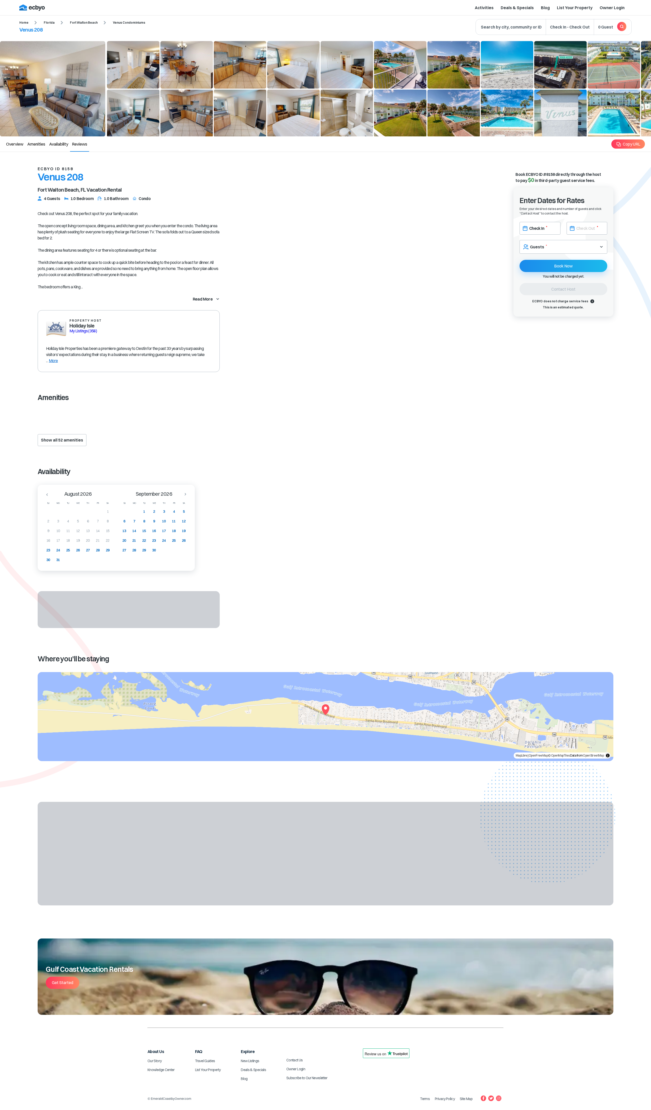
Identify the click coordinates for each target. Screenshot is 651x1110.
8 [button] (108, 521)
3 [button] (58, 521)
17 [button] (58, 540)
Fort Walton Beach (84, 22)
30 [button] (48, 560)
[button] (45, 494)
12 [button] (78, 531)
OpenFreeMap (538, 755)
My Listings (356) (83, 330)
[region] (325, 716)
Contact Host (563, 289)
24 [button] (58, 550)
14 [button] (98, 531)
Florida (49, 22)
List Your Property (575, 7)
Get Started (62, 982)
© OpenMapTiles (559, 755)
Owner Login (612, 7)
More (53, 360)
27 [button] (88, 550)
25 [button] (68, 550)
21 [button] (98, 540)
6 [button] (88, 521)
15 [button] (108, 531)
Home (23, 22)
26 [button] (78, 550)
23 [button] (48, 550)
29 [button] (108, 550)
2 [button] (48, 521)
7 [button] (98, 521)
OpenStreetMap (593, 755)
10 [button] (58, 531)
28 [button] (98, 550)
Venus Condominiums (129, 22)
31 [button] (58, 560)
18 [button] (68, 540)
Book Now (563, 265)
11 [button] (68, 531)
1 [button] (108, 511)
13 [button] (88, 531)
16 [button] (48, 540)
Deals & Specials (517, 7)
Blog (545, 7)
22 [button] (108, 540)
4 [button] (68, 521)
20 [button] (88, 540)
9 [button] (48, 531)
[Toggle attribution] (608, 755)
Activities (484, 7)
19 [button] (78, 540)
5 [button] (78, 521)
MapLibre (521, 755)
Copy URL (631, 144)
